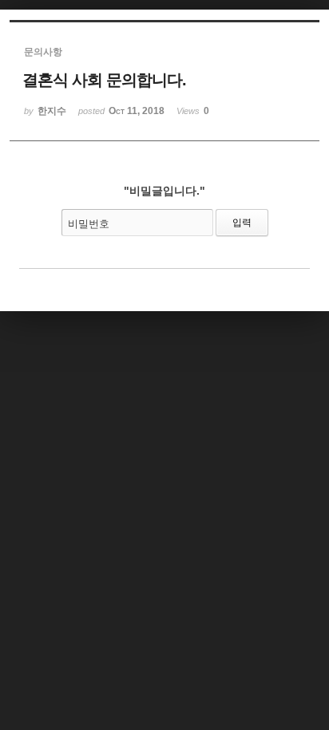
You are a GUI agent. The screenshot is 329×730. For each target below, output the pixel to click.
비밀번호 (88, 224)
